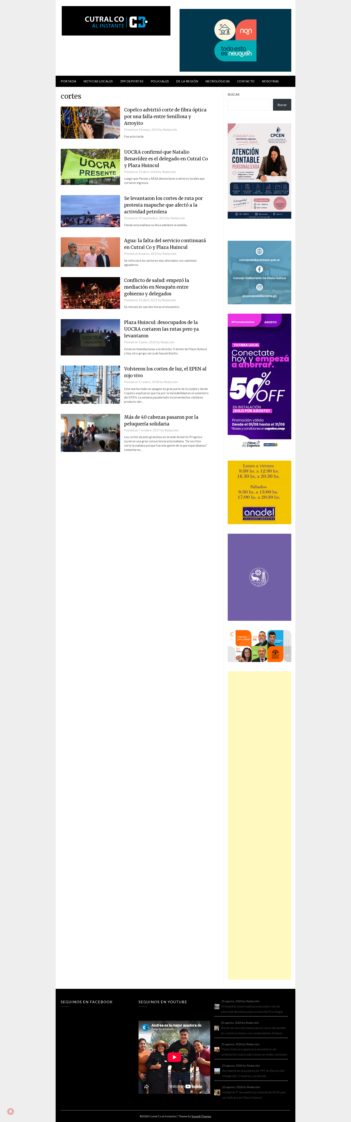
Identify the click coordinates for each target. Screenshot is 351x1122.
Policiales (160, 81)
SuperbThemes (201, 1116)
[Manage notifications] (10, 1111)
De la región (187, 81)
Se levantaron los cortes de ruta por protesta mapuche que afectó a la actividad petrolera (163, 205)
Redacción (170, 129)
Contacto (246, 81)
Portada (68, 81)
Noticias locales (98, 81)
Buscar (233, 94)
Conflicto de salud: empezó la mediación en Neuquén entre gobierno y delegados (156, 287)
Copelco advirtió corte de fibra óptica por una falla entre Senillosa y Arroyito (165, 116)
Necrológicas (217, 81)
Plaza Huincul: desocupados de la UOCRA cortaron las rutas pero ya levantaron (161, 329)
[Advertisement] (259, 825)
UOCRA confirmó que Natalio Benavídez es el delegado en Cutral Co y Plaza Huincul (166, 158)
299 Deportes (132, 81)
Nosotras (270, 81)
